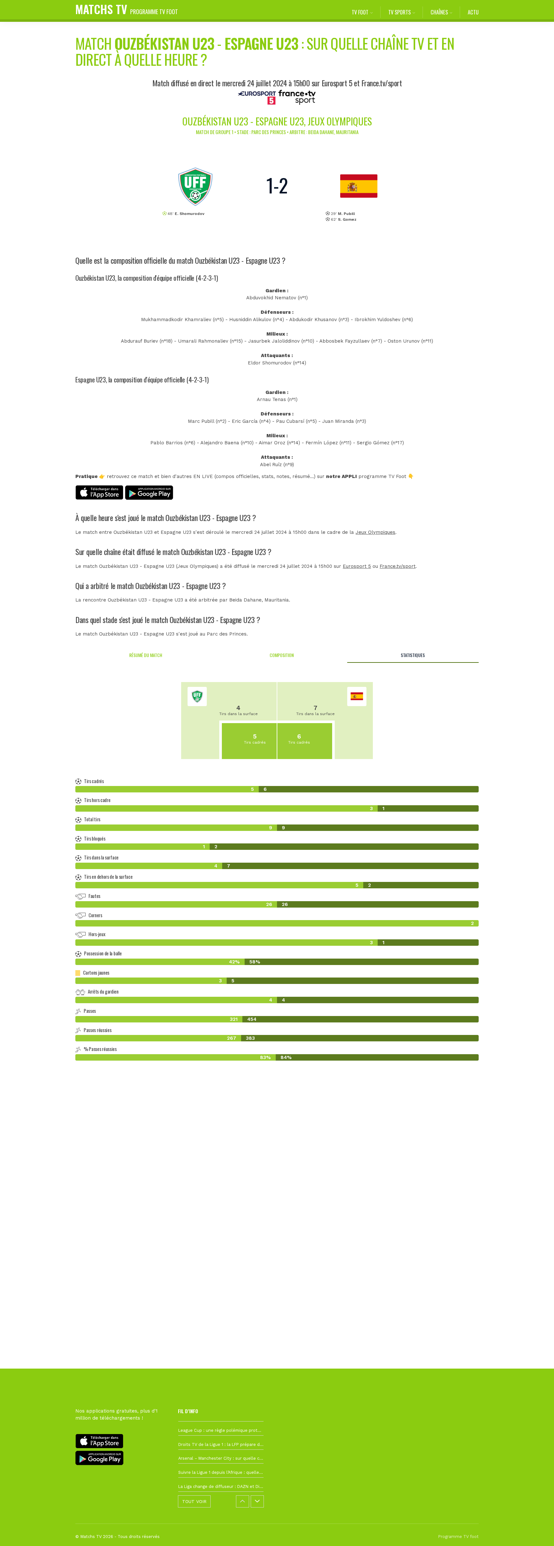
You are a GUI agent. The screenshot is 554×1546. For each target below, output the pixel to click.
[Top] (536, 1532)
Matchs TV (126, 8)
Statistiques (413, 655)
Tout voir (194, 1501)
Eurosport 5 (357, 566)
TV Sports (399, 12)
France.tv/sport (398, 566)
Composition (282, 655)
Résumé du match (145, 655)
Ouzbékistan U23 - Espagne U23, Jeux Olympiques (277, 121)
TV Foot (360, 12)
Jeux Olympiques (375, 532)
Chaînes (439, 12)
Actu (473, 12)
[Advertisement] (277, 1182)
